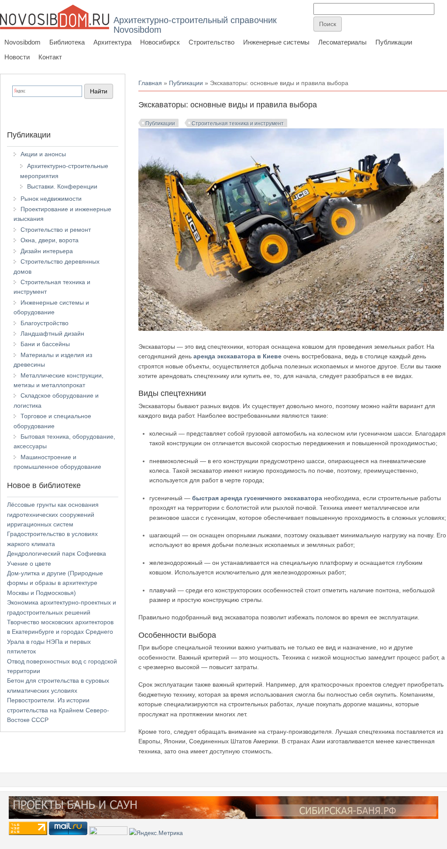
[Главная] (54, 17)
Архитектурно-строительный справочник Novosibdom (195, 24)
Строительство (211, 42)
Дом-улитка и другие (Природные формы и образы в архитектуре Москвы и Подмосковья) (55, 583)
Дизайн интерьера (47, 250)
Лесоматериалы (342, 42)
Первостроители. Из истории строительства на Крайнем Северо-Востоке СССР (58, 710)
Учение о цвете (29, 563)
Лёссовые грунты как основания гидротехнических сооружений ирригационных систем (53, 514)
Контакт (50, 57)
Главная (150, 82)
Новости (17, 57)
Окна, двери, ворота (50, 240)
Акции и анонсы (43, 154)
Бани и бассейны (45, 343)
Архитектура (112, 42)
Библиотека (67, 42)
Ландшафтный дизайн (52, 333)
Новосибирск (160, 42)
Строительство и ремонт (56, 229)
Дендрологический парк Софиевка (56, 553)
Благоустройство (45, 323)
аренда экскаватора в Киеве (237, 356)
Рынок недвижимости (51, 198)
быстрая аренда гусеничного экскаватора (257, 498)
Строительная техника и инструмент (238, 123)
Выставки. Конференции (62, 186)
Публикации (393, 42)
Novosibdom (22, 42)
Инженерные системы (276, 42)
